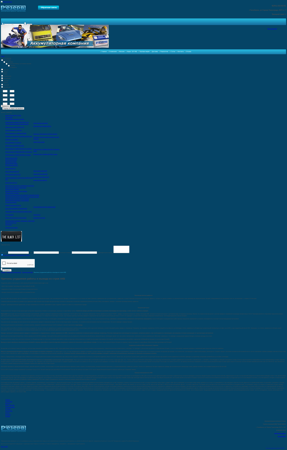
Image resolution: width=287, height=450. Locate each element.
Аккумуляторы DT (10, 168)
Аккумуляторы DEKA (11, 163)
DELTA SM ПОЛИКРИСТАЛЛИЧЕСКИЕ (16, 208)
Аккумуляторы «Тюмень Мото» (42, 126)
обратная (5, 69)
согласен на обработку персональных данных (16, 255)
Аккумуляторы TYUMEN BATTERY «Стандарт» (18, 148)
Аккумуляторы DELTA (11, 165)
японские (5, 80)
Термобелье (36, 214)
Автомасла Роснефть (11, 227)
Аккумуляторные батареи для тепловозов (17, 198)
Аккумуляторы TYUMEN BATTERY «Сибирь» (18, 155)
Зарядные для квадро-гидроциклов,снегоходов (18, 136)
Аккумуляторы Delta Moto (40, 123)
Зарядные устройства (11, 139)
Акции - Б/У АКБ (132, 51)
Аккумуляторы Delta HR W (12, 174)
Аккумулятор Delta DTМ (40, 171)
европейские (6, 78)
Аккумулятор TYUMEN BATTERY (14, 145)
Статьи (173, 51)
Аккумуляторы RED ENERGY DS (14, 127)
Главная (104, 51)
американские (7, 76)
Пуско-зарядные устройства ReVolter (16, 133)
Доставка (155, 51)
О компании (113, 51)
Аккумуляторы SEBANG (12, 189)
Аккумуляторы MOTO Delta (13, 115)
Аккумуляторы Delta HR (12, 171)
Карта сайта (4, 446)
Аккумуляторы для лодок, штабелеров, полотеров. (19, 185)
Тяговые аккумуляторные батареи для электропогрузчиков (22, 196)
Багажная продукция (39, 217)
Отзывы (188, 51)
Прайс (2, 56)
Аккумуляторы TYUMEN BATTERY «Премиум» (18, 152)
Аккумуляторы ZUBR (11, 158)
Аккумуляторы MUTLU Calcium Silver (15, 187)
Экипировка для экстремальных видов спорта (18, 211)
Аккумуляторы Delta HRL (40, 174)
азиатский (6, 85)
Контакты (181, 51)
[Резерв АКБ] (13, 11)
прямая (5, 72)
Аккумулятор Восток (11, 182)
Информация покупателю (14, 272)
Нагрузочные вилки (39, 142)
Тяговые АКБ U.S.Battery (12, 193)
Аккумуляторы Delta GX (40, 180)
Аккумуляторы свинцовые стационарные (17, 200)
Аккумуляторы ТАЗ (10, 222)
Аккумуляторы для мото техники (14, 119)
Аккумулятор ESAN (10, 161)
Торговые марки (144, 51)
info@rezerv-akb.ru (280, 433)
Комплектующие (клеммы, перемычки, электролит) (20, 221)
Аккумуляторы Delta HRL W (41, 177)
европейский (6, 87)
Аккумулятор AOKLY (11, 159)
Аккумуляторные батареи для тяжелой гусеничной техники (22, 195)
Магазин (122, 51)
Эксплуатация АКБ (27, 272)
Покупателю (164, 51)
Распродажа (8, 117)
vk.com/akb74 (282, 436)
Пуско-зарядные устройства (13, 130)
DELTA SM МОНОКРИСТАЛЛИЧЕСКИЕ (44, 207)
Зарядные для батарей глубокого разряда (45, 134)
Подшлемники (9, 214)
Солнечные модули (10, 202)
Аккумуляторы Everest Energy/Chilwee (16, 191)
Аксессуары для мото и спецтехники (15, 217)
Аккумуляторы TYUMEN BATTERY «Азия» (45, 154)
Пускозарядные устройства (13, 142)
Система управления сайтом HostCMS (275, 448)
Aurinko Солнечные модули (13, 205)
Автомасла (8, 224)
